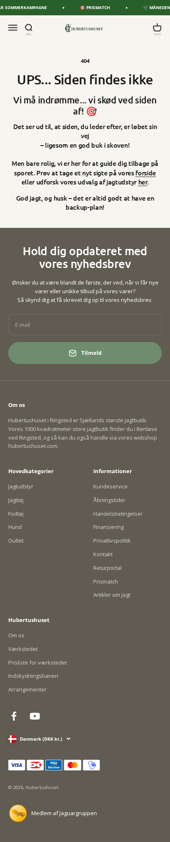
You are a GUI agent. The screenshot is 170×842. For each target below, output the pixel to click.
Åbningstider (109, 500)
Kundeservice (110, 486)
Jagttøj (16, 500)
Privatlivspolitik (112, 540)
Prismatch (105, 581)
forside (145, 172)
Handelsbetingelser (118, 513)
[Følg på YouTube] (34, 716)
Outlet (16, 540)
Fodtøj (16, 513)
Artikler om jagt (111, 594)
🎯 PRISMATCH (93, 7)
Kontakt (103, 554)
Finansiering (108, 527)
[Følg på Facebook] (13, 716)
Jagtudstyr (20, 486)
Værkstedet (23, 649)
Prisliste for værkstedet (37, 662)
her (142, 181)
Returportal (107, 568)
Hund (15, 527)
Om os (16, 635)
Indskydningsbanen (33, 675)
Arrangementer (27, 689)
